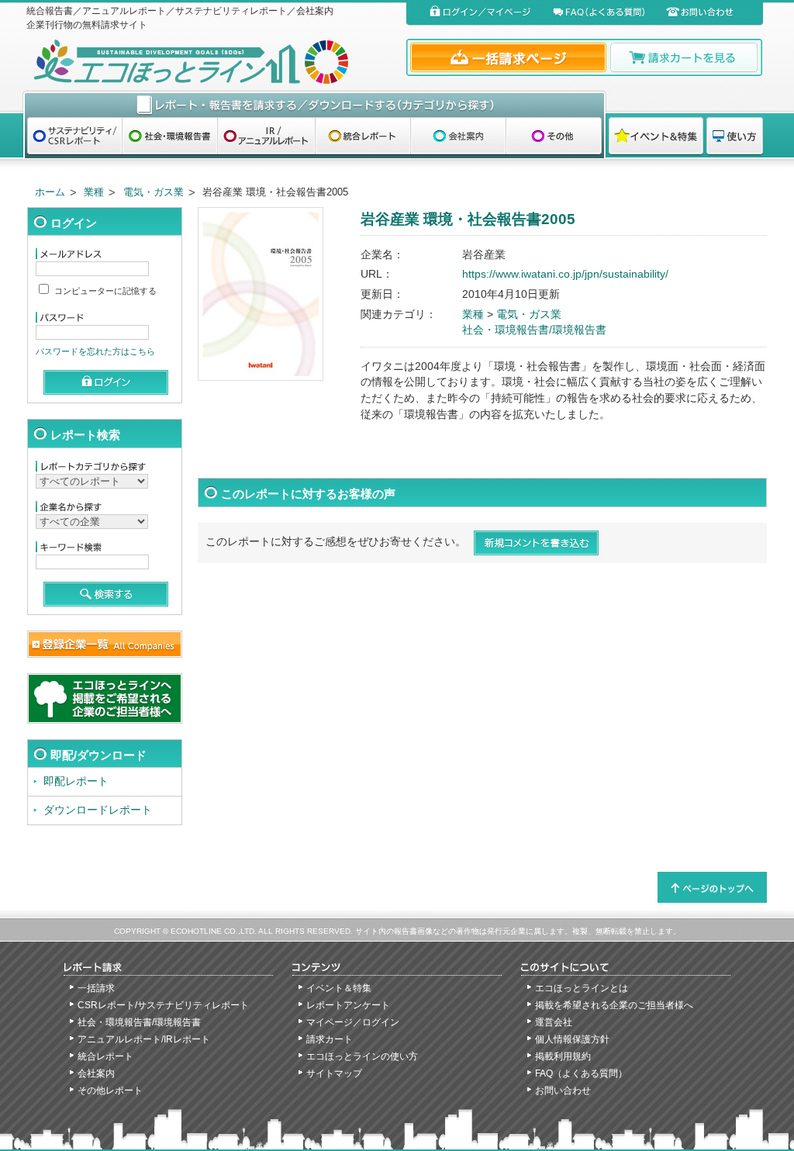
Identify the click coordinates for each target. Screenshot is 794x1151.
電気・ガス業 (153, 192)
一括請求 (96, 988)
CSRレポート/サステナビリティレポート (163, 1005)
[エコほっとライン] (213, 62)
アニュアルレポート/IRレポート (144, 1039)
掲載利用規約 (563, 1056)
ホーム (50, 192)
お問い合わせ (563, 1090)
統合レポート (105, 1056)
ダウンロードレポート (97, 810)
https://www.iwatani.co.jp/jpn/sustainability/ (565, 274)
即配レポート (76, 781)
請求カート (329, 1039)
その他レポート (110, 1090)
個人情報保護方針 (572, 1039)
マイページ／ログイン (352, 1022)
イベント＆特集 (338, 988)
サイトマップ (334, 1073)
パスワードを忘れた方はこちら (95, 351)
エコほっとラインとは (581, 988)
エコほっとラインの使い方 (362, 1056)
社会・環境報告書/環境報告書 (534, 330)
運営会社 (553, 1022)
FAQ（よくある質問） (581, 1073)
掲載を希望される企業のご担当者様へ (614, 1005)
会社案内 (96, 1073)
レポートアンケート (348, 1005)
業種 (94, 192)
